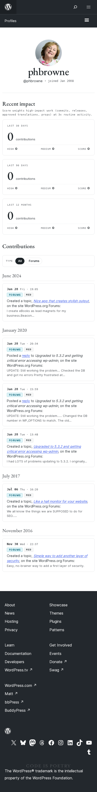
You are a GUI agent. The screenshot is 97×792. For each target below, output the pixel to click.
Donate (58, 661)
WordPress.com (21, 685)
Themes (56, 613)
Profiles (10, 21)
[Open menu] (89, 7)
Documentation (18, 653)
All (20, 261)
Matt (11, 693)
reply (26, 356)
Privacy (11, 629)
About (10, 605)
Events (55, 653)
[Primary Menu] (86, 20)
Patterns (56, 629)
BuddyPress (17, 710)
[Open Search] (75, 7)
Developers (14, 661)
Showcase (58, 605)
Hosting (11, 621)
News (10, 613)
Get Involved (60, 645)
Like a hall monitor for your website (60, 501)
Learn (9, 645)
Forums (34, 261)
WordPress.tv (19, 670)
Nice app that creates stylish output (61, 301)
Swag (56, 670)
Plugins (55, 621)
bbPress (14, 702)
